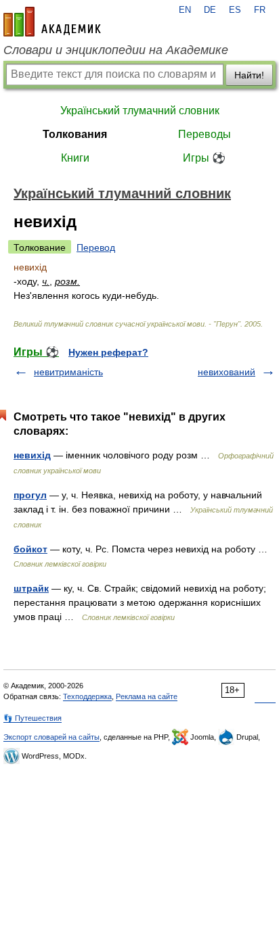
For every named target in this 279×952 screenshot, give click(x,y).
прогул (30, 495)
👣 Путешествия (32, 718)
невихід (32, 455)
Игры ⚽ (204, 158)
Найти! (249, 75)
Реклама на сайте (146, 696)
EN (185, 10)
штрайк (31, 588)
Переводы (204, 134)
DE (210, 10)
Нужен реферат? (108, 352)
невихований (226, 371)
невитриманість (68, 371)
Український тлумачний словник (139, 110)
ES (235, 10)
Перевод (96, 247)
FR (259, 10)
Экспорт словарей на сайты (51, 737)
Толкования (75, 134)
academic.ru (52, 22)
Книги (75, 158)
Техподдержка (87, 696)
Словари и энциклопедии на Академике (115, 50)
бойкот (30, 549)
